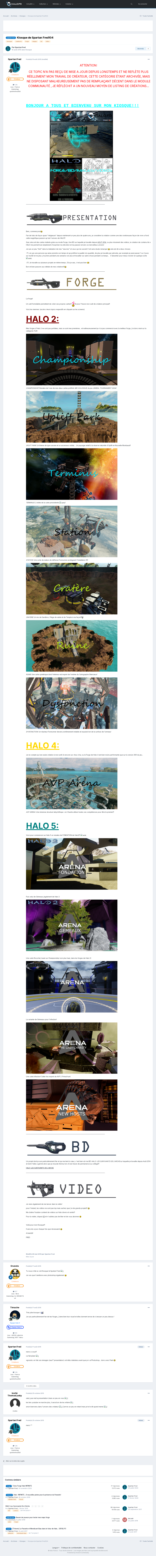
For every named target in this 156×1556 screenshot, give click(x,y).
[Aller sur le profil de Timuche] (15, 1315)
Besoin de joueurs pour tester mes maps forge (33, 1517)
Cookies (100, 1548)
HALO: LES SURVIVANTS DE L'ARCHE (40, 1168)
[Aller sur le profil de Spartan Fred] (8, 48)
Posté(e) (33, 59)
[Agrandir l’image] (62, 1271)
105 (15, 1333)
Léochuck (11, 1520)
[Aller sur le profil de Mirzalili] (124, 1519)
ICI (44, 1217)
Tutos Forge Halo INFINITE (22, 1486)
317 (15, 1291)
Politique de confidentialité (71, 1548)
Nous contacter (89, 1548)
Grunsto (15, 1266)
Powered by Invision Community (78, 1552)
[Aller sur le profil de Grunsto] (15, 1274)
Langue (55, 1548)
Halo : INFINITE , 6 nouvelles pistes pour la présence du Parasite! (37, 1495)
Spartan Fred (20, 47)
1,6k (15, 85)
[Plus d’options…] (148, 59)
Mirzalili (130, 1518)
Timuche (14, 1307)
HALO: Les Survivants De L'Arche (17, 1506)
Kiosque (29, 50)
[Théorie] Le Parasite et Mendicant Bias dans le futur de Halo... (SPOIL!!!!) (39, 1529)
